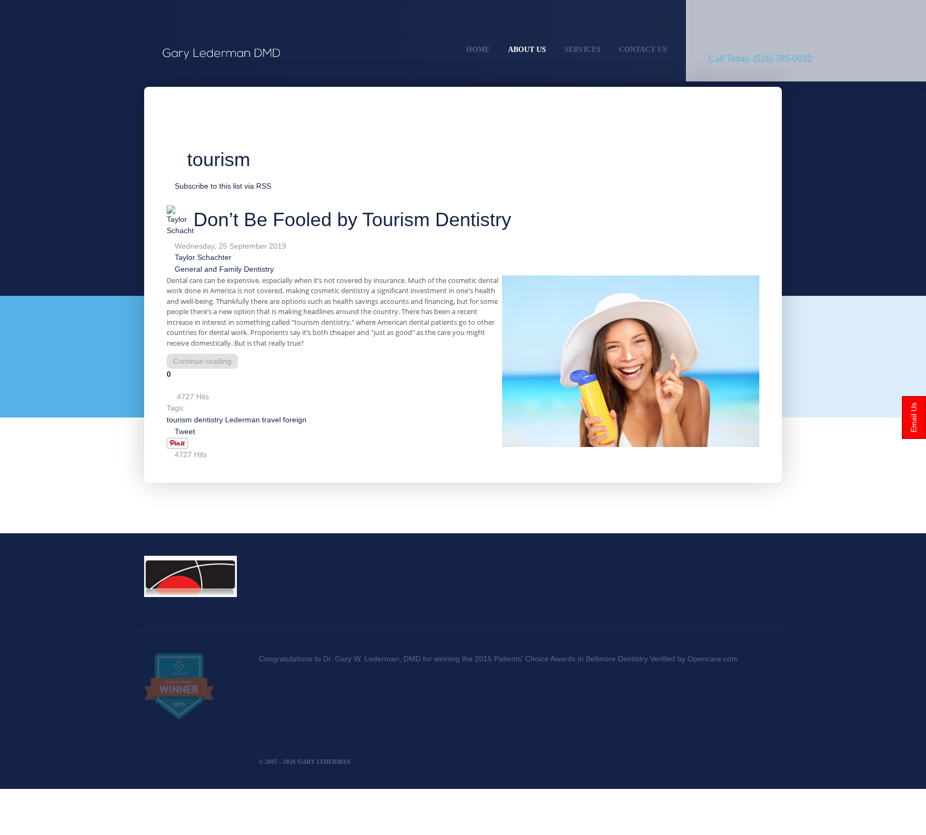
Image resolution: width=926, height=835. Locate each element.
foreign (295, 419)
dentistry (208, 419)
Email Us (913, 417)
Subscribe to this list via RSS (223, 186)
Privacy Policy (282, 728)
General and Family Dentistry (224, 269)
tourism (179, 419)
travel (271, 419)
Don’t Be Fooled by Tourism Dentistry (352, 219)
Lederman (242, 419)
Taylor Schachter (203, 257)
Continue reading (202, 361)
